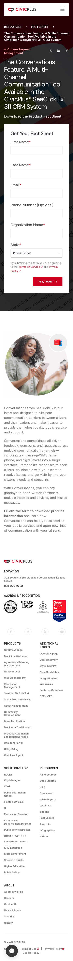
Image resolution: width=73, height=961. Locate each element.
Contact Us (10, 904)
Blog (42, 786)
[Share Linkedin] (58, 51)
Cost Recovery (49, 659)
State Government (15, 853)
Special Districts (14, 860)
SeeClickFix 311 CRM (16, 693)
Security (9, 916)
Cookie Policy (31, 952)
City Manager (12, 780)
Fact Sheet (40, 26)
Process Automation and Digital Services (16, 735)
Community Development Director (17, 822)
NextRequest (12, 671)
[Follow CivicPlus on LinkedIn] (28, 631)
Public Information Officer (15, 794)
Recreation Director (16, 814)
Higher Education (14, 866)
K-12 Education (13, 847)
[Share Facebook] (67, 51)
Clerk (7, 786)
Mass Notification (14, 721)
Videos (44, 836)
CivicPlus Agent (13, 755)
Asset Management (16, 705)
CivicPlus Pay (48, 665)
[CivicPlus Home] (22, 10)
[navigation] (62, 9)
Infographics (47, 830)
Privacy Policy (56, 948)
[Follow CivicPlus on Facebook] (11, 631)
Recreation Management (12, 686)
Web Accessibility (15, 677)
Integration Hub (49, 678)
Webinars (45, 805)
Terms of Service (29, 266)
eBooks (44, 811)
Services (46, 696)
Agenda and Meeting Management (16, 664)
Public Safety (12, 872)
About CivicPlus (13, 891)
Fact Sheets (47, 817)
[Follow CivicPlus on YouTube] (62, 631)
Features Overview (51, 690)
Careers (9, 898)
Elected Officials (14, 801)
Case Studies (48, 780)
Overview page (13, 649)
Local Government (15, 841)
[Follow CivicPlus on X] (45, 631)
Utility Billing (11, 749)
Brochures (46, 793)
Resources (12, 26)
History (8, 922)
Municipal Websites (15, 656)
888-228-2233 (13, 585)
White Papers (48, 799)
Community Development (12, 713)
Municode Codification (17, 727)
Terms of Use (31, 948)
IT (5, 808)
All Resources (48, 774)
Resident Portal (13, 742)
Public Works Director (17, 829)
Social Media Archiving (17, 699)
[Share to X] (50, 51)
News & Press (12, 910)
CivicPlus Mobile (50, 672)
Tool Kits (45, 824)
